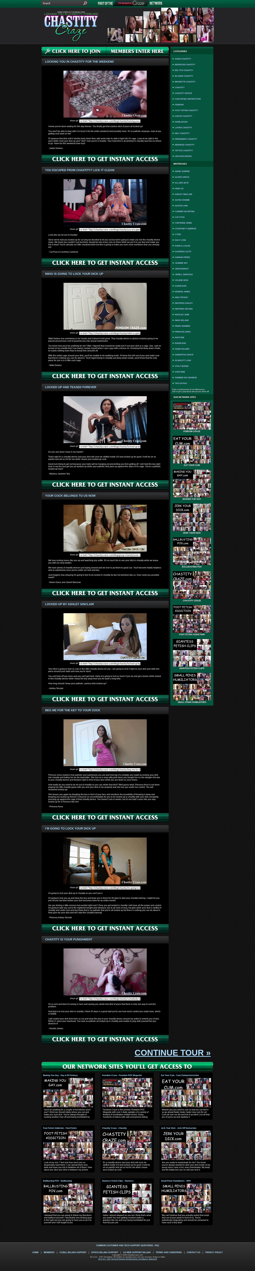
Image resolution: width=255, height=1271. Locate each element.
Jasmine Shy (181, 263)
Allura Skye (182, 183)
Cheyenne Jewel (183, 223)
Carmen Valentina (185, 211)
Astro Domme (182, 200)
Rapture (179, 337)
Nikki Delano (182, 320)
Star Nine (180, 372)
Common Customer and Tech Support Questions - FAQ (127, 1245)
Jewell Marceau (184, 274)
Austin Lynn (181, 206)
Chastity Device (183, 93)
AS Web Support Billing (137, 1252)
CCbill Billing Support (73, 1252)
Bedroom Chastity (185, 65)
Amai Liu (179, 188)
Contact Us (193, 1252)
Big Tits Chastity (184, 70)
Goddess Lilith (183, 252)
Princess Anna (183, 332)
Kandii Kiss (180, 286)
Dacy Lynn (180, 240)
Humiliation (181, 122)
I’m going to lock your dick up (70, 828)
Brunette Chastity (185, 82)
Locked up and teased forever (70, 387)
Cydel (178, 234)
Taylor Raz (181, 383)
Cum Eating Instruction (188, 99)
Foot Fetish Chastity (186, 110)
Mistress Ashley (184, 303)
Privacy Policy (214, 1252)
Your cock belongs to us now (70, 495)
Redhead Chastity (184, 145)
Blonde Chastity (184, 76)
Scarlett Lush (183, 360)
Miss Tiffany (181, 297)
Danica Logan (182, 246)
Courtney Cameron (185, 229)
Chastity (180, 87)
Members (49, 1252)
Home (35, 1252)
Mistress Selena (184, 309)
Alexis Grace (182, 177)
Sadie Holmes (182, 349)
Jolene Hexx (181, 280)
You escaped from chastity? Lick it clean (79, 170)
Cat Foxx (180, 217)
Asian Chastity (183, 59)
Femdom (179, 105)
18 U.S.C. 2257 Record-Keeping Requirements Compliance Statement (127, 1259)
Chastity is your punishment (68, 939)
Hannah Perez (182, 257)
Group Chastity (183, 116)
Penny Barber (182, 326)
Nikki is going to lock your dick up (74, 274)
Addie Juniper (182, 171)
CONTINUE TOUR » (173, 1052)
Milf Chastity (182, 133)
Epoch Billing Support (104, 1252)
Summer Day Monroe (186, 378)
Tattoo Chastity (184, 150)
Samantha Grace (184, 355)
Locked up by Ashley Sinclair (69, 604)
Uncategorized (183, 156)
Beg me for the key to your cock (72, 710)
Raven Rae (180, 343)
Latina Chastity (183, 128)
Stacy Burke (182, 366)
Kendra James (182, 292)
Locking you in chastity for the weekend (79, 61)
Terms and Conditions (169, 1252)
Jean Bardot (182, 269)
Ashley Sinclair (183, 194)
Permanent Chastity (186, 139)
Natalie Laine (182, 315)
